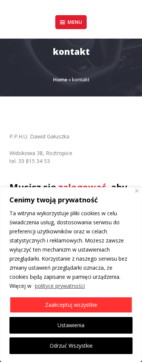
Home (60, 79)
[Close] (137, 191)
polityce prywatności (60, 285)
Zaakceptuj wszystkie (71, 304)
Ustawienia (71, 325)
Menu (74, 22)
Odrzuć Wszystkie (71, 345)
